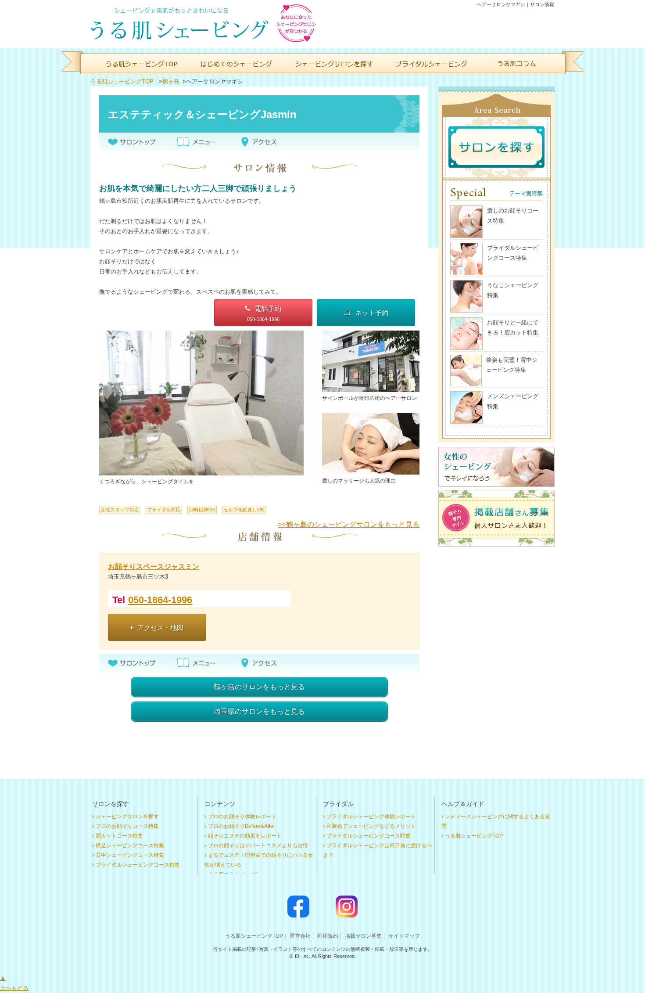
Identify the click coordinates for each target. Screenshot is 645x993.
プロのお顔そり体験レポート (242, 816)
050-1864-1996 (160, 599)
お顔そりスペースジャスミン (153, 566)
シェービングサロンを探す (127, 816)
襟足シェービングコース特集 (130, 845)
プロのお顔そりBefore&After (241, 826)
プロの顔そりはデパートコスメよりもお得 (258, 845)
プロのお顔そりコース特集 (127, 826)
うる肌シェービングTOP (122, 81)
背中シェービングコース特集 (130, 855)
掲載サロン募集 (363, 936)
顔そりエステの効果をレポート (245, 836)
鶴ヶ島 (170, 81)
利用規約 (327, 936)
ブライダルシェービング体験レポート (371, 816)
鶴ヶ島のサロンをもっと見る (259, 687)
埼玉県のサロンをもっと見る (259, 711)
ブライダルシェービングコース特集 (138, 865)
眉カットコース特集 (119, 836)
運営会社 (300, 936)
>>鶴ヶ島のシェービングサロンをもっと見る (348, 524)
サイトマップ (404, 936)
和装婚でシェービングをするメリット (371, 826)
